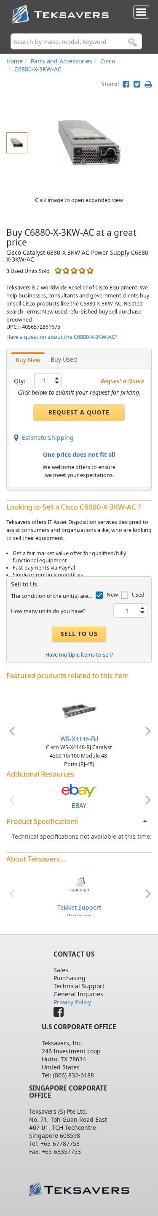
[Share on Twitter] (137, 84)
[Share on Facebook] (126, 84)
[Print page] (148, 84)
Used (138, 594)
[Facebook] (61, 1014)
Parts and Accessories (61, 61)
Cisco (107, 61)
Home (14, 61)
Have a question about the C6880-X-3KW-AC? (61, 337)
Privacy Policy (72, 1002)
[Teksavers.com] (79, 1188)
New (112, 594)
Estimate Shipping (46, 438)
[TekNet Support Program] (79, 883)
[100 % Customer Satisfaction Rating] (58, 271)
